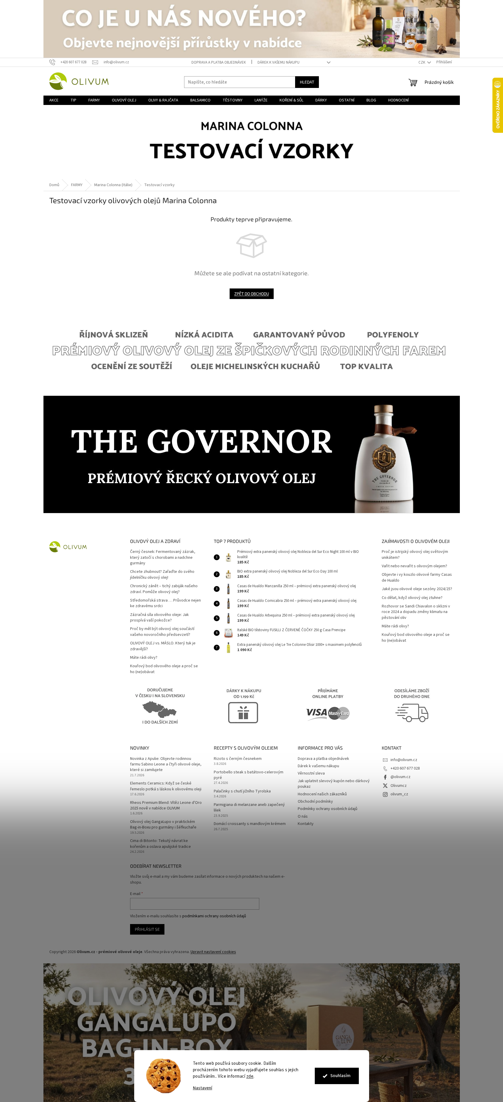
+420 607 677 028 (405, 768)
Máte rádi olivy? (143, 657)
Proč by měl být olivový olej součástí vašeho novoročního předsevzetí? (162, 631)
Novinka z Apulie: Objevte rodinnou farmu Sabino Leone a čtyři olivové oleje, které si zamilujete (165, 764)
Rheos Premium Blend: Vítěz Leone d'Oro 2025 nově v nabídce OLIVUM (166, 805)
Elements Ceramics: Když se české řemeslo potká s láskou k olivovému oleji (165, 786)
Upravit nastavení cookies (213, 952)
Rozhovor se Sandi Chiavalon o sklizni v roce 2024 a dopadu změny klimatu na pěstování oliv (416, 612)
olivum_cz (399, 794)
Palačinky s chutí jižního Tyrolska (242, 791)
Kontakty (306, 824)
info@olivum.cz (404, 760)
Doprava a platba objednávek (218, 62)
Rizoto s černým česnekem (238, 759)
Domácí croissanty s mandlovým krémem (250, 824)
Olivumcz (399, 786)
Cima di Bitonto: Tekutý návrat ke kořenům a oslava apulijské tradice (160, 843)
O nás (303, 816)
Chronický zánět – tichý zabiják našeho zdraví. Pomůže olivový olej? (164, 589)
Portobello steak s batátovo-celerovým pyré (248, 775)
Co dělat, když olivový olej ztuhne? (412, 598)
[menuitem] (53, 100)
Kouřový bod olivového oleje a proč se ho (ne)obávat (164, 669)
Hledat (307, 81)
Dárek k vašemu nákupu (279, 62)
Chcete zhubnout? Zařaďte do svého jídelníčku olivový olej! (162, 574)
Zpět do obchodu (251, 293)
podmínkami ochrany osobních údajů (214, 916)
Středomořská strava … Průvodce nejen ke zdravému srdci (165, 603)
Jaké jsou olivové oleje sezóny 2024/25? (417, 589)
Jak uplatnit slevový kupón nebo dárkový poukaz (334, 783)
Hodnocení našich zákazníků (322, 794)
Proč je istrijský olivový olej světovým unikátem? (415, 554)
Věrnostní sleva (311, 773)
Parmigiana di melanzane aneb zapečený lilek (249, 807)
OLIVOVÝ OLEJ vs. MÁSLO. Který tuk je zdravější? (163, 646)
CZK (422, 62)
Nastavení (202, 1088)
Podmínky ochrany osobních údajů (327, 809)
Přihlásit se (147, 929)
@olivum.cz (401, 777)
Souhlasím (340, 1076)
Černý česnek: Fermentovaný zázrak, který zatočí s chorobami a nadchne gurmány (162, 557)
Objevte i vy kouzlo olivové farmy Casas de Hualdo (417, 577)
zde (250, 1076)
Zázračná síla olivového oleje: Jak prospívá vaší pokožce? (159, 617)
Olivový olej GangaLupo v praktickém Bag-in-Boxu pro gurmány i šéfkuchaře (163, 824)
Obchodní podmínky (315, 801)
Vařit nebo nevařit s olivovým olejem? (414, 566)
